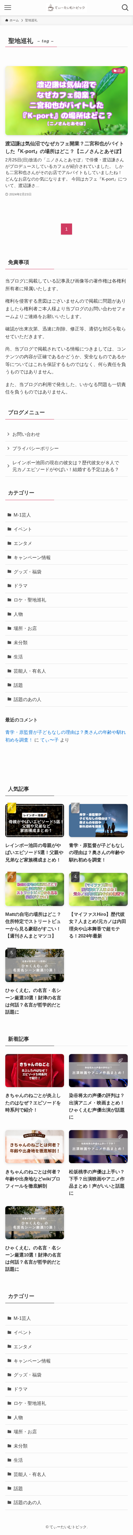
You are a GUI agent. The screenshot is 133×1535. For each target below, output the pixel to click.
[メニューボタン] (7, 7)
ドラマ (21, 585)
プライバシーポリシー (35, 448)
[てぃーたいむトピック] (66, 7)
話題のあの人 (27, 699)
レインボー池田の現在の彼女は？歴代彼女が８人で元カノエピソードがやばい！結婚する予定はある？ (65, 466)
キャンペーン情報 (32, 557)
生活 (18, 656)
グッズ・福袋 (27, 571)
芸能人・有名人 (30, 671)
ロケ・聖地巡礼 (30, 599)
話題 (18, 685)
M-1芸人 (22, 514)
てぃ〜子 (49, 739)
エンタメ (23, 543)
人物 (18, 614)
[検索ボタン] (125, 7)
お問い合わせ (26, 434)
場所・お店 (25, 628)
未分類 (21, 642)
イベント (23, 529)
